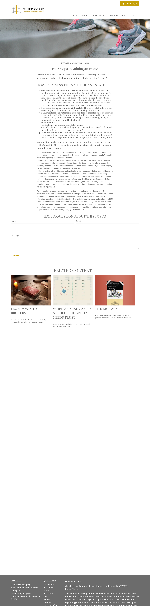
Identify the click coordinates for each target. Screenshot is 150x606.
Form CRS (76, 581)
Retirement (48, 584)
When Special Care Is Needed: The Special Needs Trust (72, 313)
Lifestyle (47, 602)
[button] (74, 15)
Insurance (48, 593)
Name (13, 221)
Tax (45, 596)
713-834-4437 (24, 585)
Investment (48, 587)
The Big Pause (107, 309)
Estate (46, 590)
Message (15, 235)
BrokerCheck (71, 589)
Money (46, 599)
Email (78, 221)
